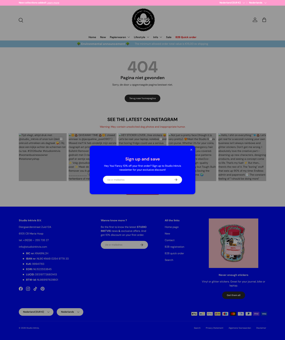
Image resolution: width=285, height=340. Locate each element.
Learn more (53, 2)
